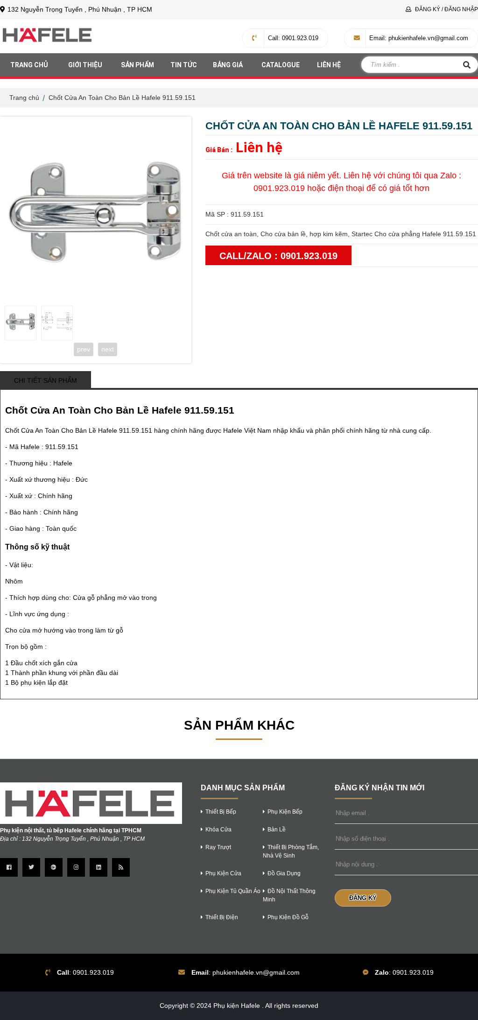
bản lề (276, 829)
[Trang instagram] (76, 867)
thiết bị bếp (220, 812)
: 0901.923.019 (293, 38)
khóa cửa (218, 829)
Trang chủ (29, 65)
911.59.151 (61, 446)
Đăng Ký (363, 897)
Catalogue (280, 65)
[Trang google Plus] (54, 867)
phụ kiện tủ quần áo (232, 891)
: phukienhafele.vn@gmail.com (418, 38)
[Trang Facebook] (9, 867)
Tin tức (183, 65)
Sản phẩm (137, 65)
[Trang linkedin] (98, 867)
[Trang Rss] (121, 867)
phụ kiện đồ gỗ (288, 917)
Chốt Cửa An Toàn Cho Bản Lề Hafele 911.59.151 (122, 97)
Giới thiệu (85, 65)
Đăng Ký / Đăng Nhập (446, 9)
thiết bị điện (221, 917)
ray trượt (218, 847)
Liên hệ (329, 65)
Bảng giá (228, 65)
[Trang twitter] (31, 867)
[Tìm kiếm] (466, 64)
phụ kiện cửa (223, 873)
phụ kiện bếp (284, 812)
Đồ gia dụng (284, 873)
